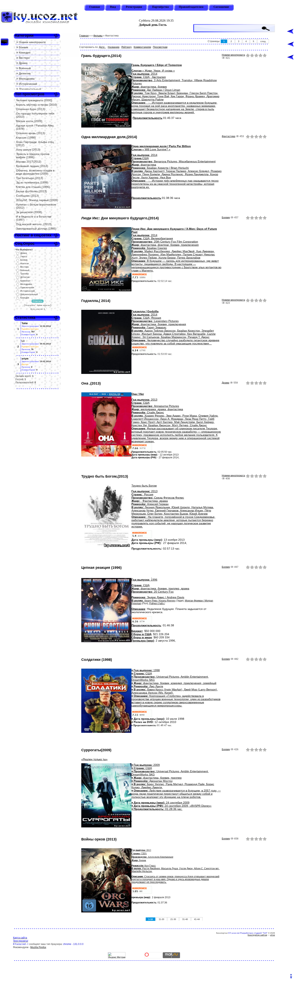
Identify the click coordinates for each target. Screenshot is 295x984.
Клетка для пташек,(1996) (33, 186)
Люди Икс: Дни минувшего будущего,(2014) (120, 218)
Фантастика (228, 136)
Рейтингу (126, 47)
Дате (102, 47)
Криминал (25, 280)
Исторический (28, 83)
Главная (84, 35)
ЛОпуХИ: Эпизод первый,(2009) (37, 200)
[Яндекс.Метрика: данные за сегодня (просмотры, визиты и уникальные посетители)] (116, 955)
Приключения (27, 287)
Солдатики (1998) (96, 660)
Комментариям (142, 47)
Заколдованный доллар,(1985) (36, 228)
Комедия (25, 52)
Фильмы (98, 35)
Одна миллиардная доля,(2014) (109, 137)
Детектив (25, 73)
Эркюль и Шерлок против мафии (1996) (32, 155)
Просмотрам (160, 47)
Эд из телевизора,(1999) (32, 182)
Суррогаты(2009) (96, 750)
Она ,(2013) (91, 383)
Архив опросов (43, 305)
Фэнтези (24, 263)
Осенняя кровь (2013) (30, 133)
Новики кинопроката (32, 42)
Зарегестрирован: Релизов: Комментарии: (36, 329)
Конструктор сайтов (257, 935)
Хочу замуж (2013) (28, 149)
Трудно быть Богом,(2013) (104, 476)
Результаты (30, 305)
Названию (113, 47)
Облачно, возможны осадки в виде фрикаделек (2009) (35, 172)
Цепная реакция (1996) (101, 568)
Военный (25, 68)
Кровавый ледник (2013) (32, 166)
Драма (23, 63)
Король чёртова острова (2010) (36, 104)
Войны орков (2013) (99, 839)
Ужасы (23, 256)
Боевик (23, 47)
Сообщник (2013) (27, 195)
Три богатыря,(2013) (29, 178)
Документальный (30, 89)
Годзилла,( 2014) (95, 301)
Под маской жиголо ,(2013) (34, 224)
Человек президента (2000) (34, 100)
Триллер (24, 273)
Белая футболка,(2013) (31, 191)
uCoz (272, 935)
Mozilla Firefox (38, 947)
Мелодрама (27, 78)
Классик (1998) (26, 137)
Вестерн (24, 57)
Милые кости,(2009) (29, 121)
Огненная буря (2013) (30, 109)
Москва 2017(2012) (28, 161)
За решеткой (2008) (29, 212)
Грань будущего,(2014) (101, 56)
